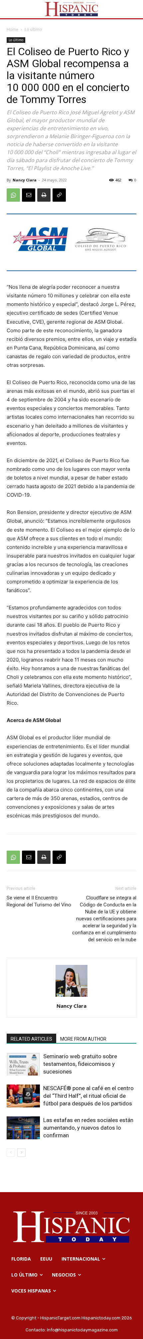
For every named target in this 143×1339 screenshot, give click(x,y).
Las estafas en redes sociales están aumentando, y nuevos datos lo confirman (88, 1128)
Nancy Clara (25, 179)
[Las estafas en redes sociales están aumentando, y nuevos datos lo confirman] (23, 1127)
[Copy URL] (59, 195)
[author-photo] (71, 996)
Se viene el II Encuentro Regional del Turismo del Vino (39, 901)
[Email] (28, 195)
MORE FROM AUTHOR (83, 1039)
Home (12, 29)
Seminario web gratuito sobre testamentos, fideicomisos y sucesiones (80, 1064)
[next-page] (21, 1152)
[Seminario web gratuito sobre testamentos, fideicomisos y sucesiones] (23, 1064)
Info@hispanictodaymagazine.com (82, 1329)
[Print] (44, 195)
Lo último (33, 29)
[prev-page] (11, 1152)
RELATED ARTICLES (31, 1039)
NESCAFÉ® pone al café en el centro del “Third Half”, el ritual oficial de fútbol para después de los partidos (88, 1096)
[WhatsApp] (13, 195)
